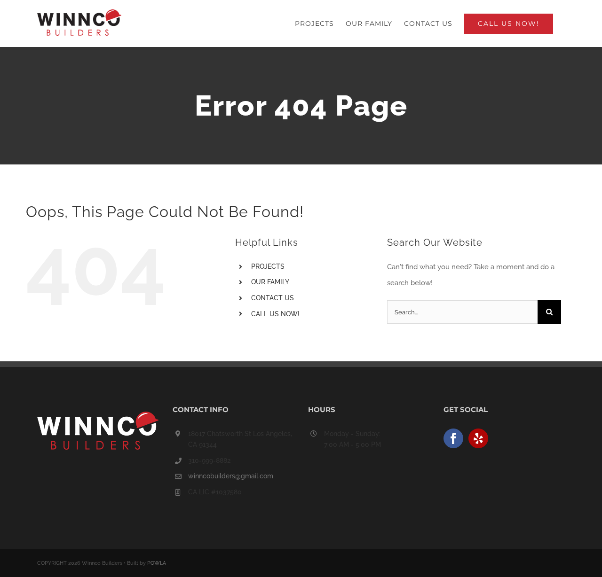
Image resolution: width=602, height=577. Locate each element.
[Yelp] (478, 438)
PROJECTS (268, 266)
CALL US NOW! (275, 314)
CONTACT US (272, 298)
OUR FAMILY (270, 282)
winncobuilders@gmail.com (230, 476)
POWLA (156, 563)
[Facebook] (453, 438)
